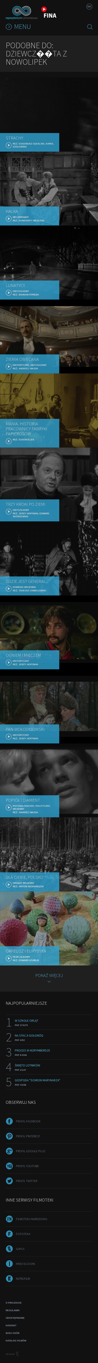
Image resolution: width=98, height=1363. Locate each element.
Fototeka (23, 1234)
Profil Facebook (28, 1121)
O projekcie (14, 1303)
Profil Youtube (27, 1166)
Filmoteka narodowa (31, 1219)
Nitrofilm (23, 1279)
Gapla (20, 1249)
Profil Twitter (26, 1181)
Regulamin (12, 1310)
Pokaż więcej (49, 975)
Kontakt (11, 1325)
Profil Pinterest (28, 1136)
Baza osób (12, 1333)
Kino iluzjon (25, 1264)
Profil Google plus (30, 1151)
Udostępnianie (15, 1318)
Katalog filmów (16, 1340)
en (89, 6)
